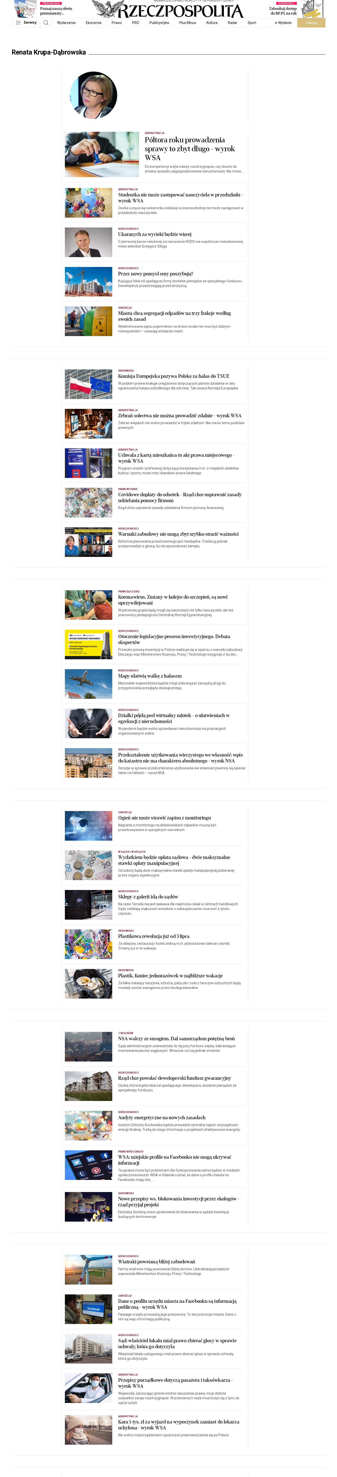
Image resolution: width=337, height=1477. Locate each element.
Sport (252, 23)
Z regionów (125, 1033)
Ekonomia (93, 23)
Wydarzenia (66, 23)
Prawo (117, 23)
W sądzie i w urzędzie (132, 852)
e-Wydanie (283, 23)
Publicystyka (159, 23)
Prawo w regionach (130, 1151)
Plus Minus (187, 23)
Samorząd (125, 307)
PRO (135, 23)
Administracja (154, 133)
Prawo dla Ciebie (129, 591)
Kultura (212, 23)
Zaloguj (311, 23)
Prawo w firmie (128, 489)
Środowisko (126, 370)
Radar (232, 23)
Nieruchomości (128, 228)
